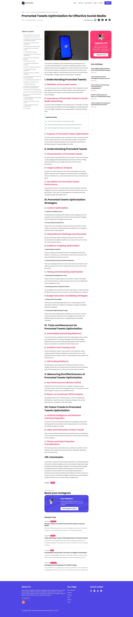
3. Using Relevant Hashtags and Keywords (31, 64)
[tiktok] (98, 591)
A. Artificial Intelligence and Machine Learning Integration (32, 98)
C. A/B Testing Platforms (29, 84)
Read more (93, 72)
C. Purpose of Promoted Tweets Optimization (31, 43)
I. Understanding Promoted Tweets (31, 35)
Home (75, 3)
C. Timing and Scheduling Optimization (30, 70)
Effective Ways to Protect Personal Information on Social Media (64, 525)
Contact (100, 3)
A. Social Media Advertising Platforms (32, 79)
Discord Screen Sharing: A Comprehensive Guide (61, 121)
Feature (69, 592)
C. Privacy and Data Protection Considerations (31, 105)
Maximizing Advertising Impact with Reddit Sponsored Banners (65, 124)
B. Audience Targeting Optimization (32, 67)
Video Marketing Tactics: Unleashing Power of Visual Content (66, 538)
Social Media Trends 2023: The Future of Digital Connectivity (65, 553)
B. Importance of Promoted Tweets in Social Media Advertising (33, 40)
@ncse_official (54, 610)
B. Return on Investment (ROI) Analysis (33, 92)
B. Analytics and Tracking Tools (31, 82)
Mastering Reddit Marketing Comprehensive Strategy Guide (64, 128)
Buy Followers (88, 3)
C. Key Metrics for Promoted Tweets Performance (32, 55)
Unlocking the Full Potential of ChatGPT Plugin (60, 565)
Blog (95, 3)
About (69, 602)
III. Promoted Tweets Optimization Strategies (31, 58)
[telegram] (95, 591)
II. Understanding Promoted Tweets (31, 46)
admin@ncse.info (26, 599)
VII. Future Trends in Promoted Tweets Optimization (32, 95)
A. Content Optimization (29, 61)
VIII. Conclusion (26, 108)
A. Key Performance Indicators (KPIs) (32, 89)
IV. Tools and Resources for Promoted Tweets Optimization (32, 77)
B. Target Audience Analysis (30, 52)
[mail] (102, 591)
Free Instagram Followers (69, 508)
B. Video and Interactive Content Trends (31, 101)
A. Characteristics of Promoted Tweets (31, 49)
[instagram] (92, 591)
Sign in (108, 3)
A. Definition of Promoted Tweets (32, 37)
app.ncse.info (39, 610)
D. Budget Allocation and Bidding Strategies (31, 73)
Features (80, 3)
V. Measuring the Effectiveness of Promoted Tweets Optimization (31, 87)
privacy (69, 599)
